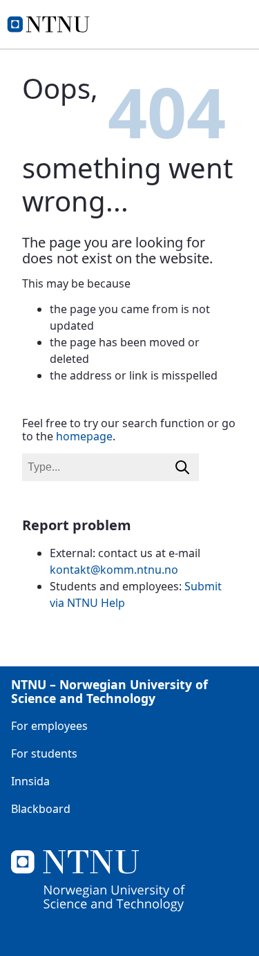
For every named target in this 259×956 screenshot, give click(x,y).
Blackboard (40, 808)
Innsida (30, 781)
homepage (84, 436)
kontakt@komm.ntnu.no (114, 569)
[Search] (182, 467)
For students (44, 753)
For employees (49, 725)
